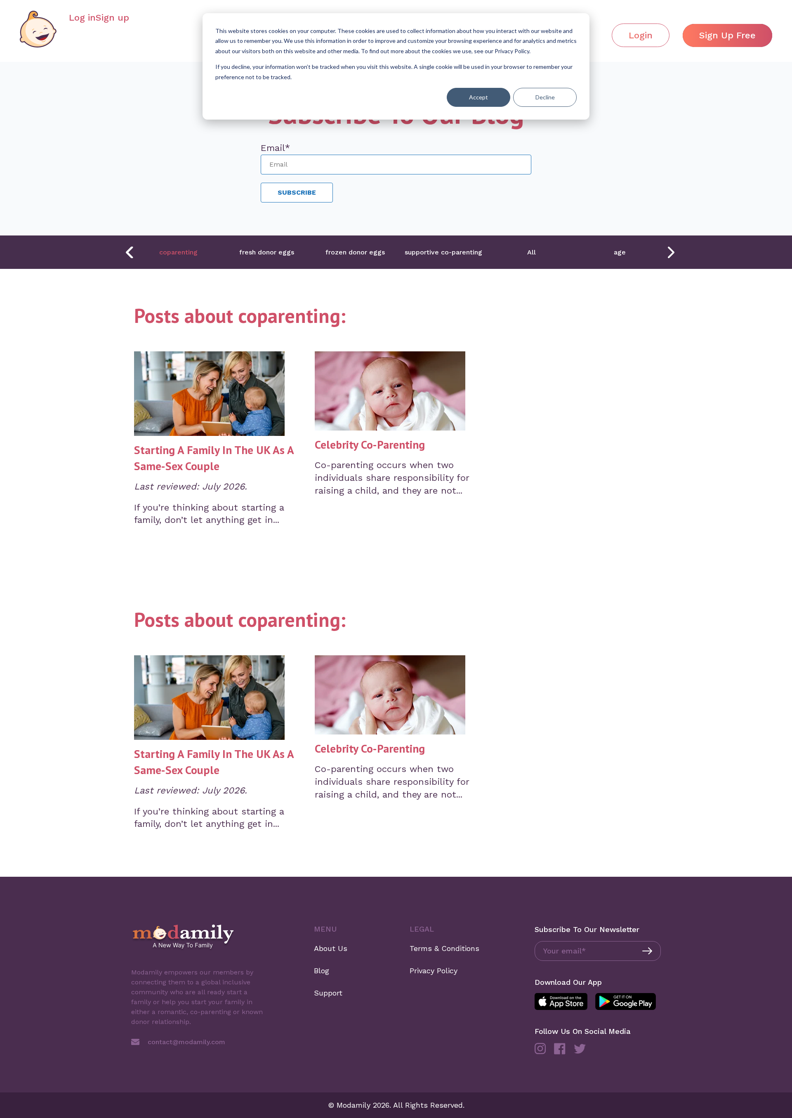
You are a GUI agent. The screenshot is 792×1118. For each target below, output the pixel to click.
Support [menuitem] (328, 993)
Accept (478, 97)
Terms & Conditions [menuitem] (444, 948)
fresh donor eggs (266, 252)
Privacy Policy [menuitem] (433, 970)
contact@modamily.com (186, 1042)
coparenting (178, 252)
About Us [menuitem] (330, 948)
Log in (82, 17)
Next (670, 252)
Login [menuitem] (641, 35)
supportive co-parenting (443, 252)
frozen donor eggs (355, 252)
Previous (130, 252)
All (531, 252)
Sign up (112, 17)
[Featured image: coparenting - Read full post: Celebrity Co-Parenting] (390, 393)
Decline (545, 97)
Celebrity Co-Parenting (370, 444)
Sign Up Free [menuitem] (727, 35)
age (620, 252)
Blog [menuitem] (321, 970)
